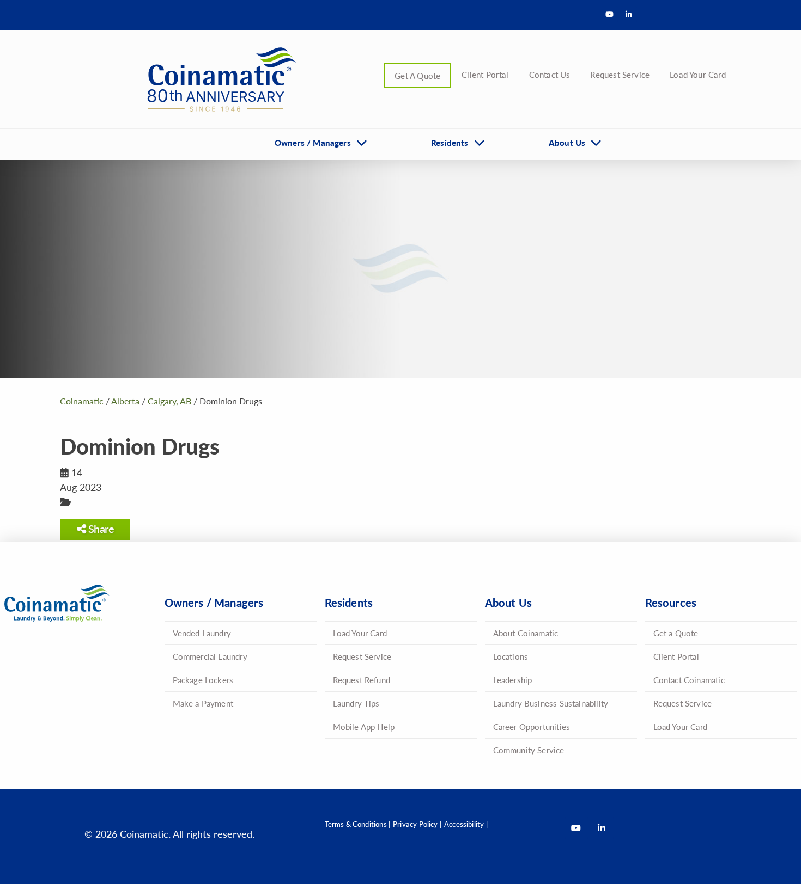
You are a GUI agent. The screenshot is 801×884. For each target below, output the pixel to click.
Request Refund (362, 679)
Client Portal (485, 74)
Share (100, 528)
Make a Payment (203, 703)
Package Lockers (203, 679)
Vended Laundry (202, 633)
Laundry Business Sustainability (551, 703)
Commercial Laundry (210, 656)
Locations (511, 656)
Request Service (620, 74)
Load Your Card (698, 74)
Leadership (512, 679)
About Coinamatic (526, 633)
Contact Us (550, 74)
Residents (450, 142)
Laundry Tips (356, 703)
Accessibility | (466, 824)
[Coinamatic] (218, 79)
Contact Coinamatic (689, 679)
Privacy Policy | (417, 824)
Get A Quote (417, 75)
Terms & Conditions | (358, 824)
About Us (567, 142)
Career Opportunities (532, 726)
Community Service (529, 750)
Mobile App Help (364, 726)
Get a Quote (676, 633)
